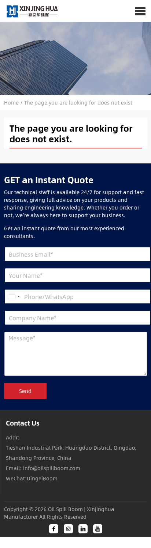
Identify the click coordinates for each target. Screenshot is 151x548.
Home (11, 102)
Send (25, 391)
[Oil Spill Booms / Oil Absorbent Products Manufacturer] (29, 11)
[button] (140, 11)
